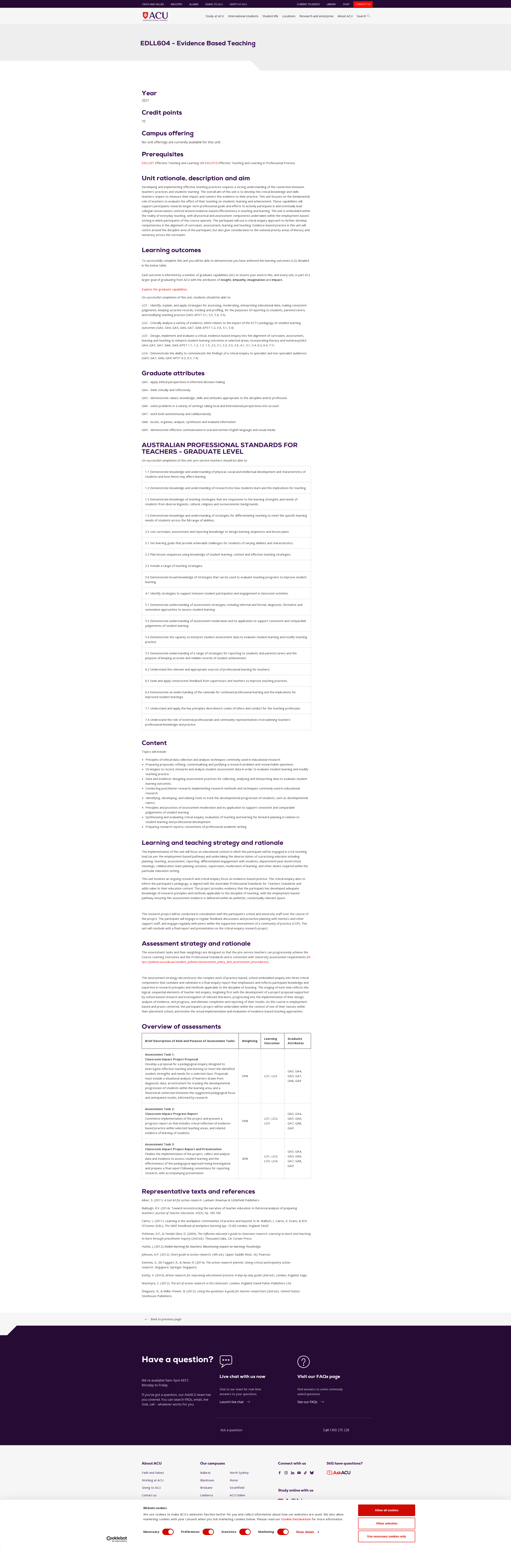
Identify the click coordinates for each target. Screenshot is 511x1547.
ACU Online (237, 1495)
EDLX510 (211, 163)
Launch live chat (232, 1402)
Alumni (193, 4)
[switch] (208, 1532)
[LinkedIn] (292, 1473)
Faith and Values (153, 4)
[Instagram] (286, 1473)
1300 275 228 (339, 1430)
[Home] (155, 16)
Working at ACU (152, 1480)
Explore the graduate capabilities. (165, 289)
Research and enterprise (316, 16)
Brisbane (206, 1488)
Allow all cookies (386, 1510)
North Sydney (239, 1473)
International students (243, 16)
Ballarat (205, 1473)
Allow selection (386, 1523)
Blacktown (207, 1480)
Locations (288, 16)
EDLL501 (148, 163)
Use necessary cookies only (386, 1536)
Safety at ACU (238, 4)
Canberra (206, 1495)
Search (361, 16)
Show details (305, 1532)
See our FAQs (307, 1402)
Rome (234, 1480)
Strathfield (237, 1488)
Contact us (363, 4)
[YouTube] (299, 1473)
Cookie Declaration (296, 1519)
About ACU (345, 16)
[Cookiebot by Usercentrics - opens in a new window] (116, 1539)
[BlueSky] (312, 1473)
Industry (176, 4)
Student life (270, 16)
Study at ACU (215, 16)
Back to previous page (166, 1319)
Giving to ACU (214, 4)
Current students (308, 4)
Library (331, 4)
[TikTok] (305, 1473)
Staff (346, 4)
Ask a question (231, 1430)
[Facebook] (279, 1473)
